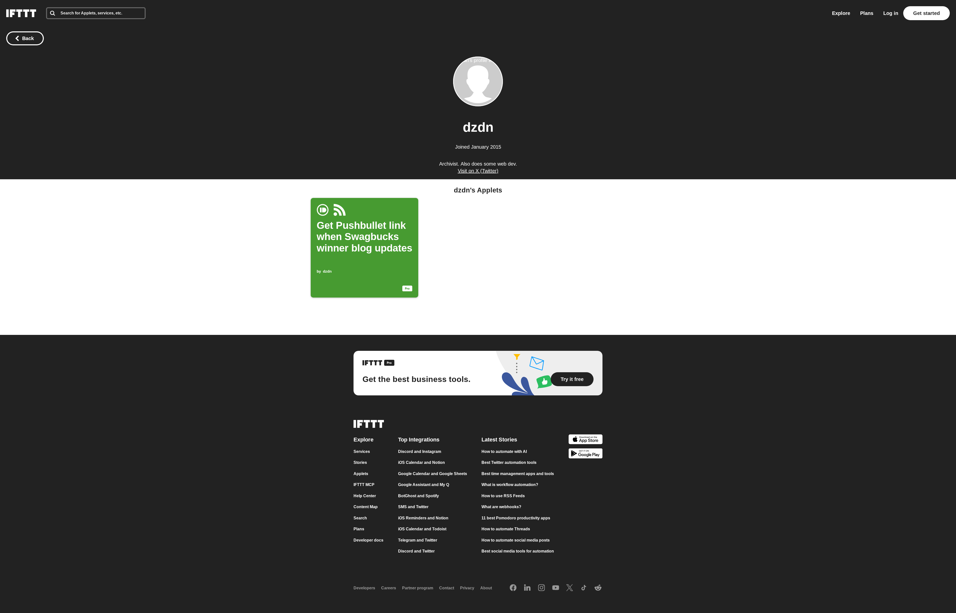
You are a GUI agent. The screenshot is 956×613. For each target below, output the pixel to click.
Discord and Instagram (419, 451)
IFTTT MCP (364, 485)
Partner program (417, 588)
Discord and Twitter (416, 551)
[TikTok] (583, 588)
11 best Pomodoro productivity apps (515, 518)
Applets (361, 474)
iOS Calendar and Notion (421, 462)
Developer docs (368, 540)
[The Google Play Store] (585, 454)
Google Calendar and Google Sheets (432, 474)
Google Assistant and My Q (423, 485)
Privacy (467, 588)
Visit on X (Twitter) (478, 171)
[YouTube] (555, 588)
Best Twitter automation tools (509, 462)
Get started (926, 13)
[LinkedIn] (527, 588)
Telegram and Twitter (417, 540)
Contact (446, 588)
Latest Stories (499, 439)
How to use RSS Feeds (503, 496)
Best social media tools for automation (517, 551)
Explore (841, 13)
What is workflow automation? (509, 485)
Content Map (366, 507)
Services (362, 451)
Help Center (365, 496)
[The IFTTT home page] (21, 13)
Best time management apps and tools (517, 474)
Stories (360, 462)
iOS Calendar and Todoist (422, 529)
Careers (388, 588)
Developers (364, 588)
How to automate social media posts (515, 540)
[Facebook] (513, 588)
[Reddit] (598, 588)
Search (360, 518)
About (486, 588)
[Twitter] (569, 588)
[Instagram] (541, 588)
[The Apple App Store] (585, 440)
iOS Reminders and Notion (423, 518)
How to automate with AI (504, 451)
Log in (890, 13)
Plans (866, 13)
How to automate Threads (505, 529)
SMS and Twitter (413, 507)
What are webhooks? (501, 507)
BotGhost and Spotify (418, 496)
